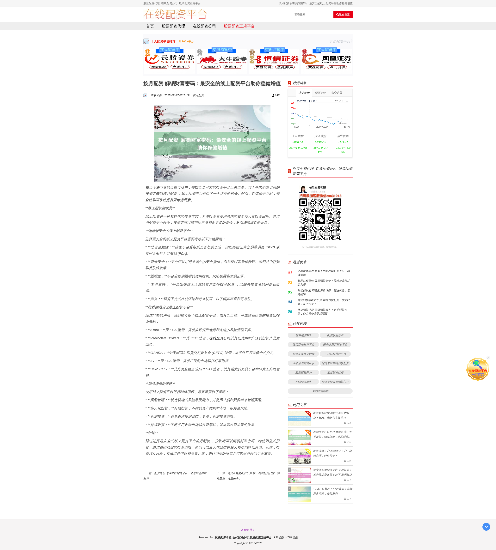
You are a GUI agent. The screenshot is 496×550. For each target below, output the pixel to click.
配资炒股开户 (335, 335)
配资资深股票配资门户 (335, 382)
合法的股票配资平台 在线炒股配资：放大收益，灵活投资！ (323, 302)
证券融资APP (303, 335)
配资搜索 (344, 14)
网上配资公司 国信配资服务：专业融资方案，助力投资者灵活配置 (322, 311)
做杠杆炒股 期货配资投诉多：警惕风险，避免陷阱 (323, 292)
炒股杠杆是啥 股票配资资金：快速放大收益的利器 (323, 282)
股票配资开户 (303, 372)
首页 (150, 26)
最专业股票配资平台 (335, 344)
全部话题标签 (320, 391)
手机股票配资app (303, 363)
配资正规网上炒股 (303, 354)
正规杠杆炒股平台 (335, 354)
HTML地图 (291, 537)
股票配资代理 (173, 26)
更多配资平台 (339, 41)
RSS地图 (279, 537)
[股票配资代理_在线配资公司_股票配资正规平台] (175, 14)
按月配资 (198, 95)
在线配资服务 (303, 382)
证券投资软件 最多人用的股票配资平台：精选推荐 (323, 273)
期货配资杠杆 (335, 372)
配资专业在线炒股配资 (335, 363)
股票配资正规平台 (239, 26)
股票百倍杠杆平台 (303, 344)
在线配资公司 (204, 26)
